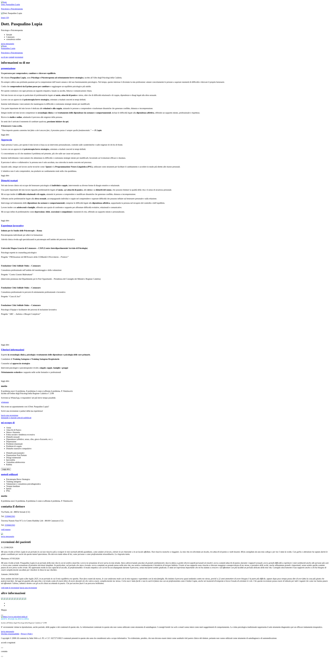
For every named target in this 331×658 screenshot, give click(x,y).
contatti (11, 57)
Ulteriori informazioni (12, 349)
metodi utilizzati (9, 474)
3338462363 (10, 516)
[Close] (2, 647)
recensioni (19, 57)
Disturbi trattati (9, 180)
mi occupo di (8, 422)
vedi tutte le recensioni (10, 588)
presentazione (8, 68)
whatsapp (5, 402)
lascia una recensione (9, 415)
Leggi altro (6, 469)
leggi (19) (5, 18)
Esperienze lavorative (12, 225)
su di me (4, 57)
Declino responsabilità (10, 634)
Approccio (6, 139)
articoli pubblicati (24, 418)
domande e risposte (9, 418)
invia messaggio (7, 44)
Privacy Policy (27, 634)
